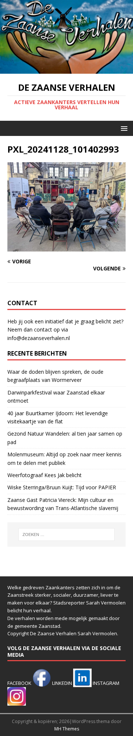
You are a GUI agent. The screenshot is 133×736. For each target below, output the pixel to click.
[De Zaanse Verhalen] (66, 69)
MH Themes (66, 729)
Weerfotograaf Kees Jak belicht (44, 475)
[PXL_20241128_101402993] (66, 247)
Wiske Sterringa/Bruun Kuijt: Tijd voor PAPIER (61, 487)
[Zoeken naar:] (66, 534)
